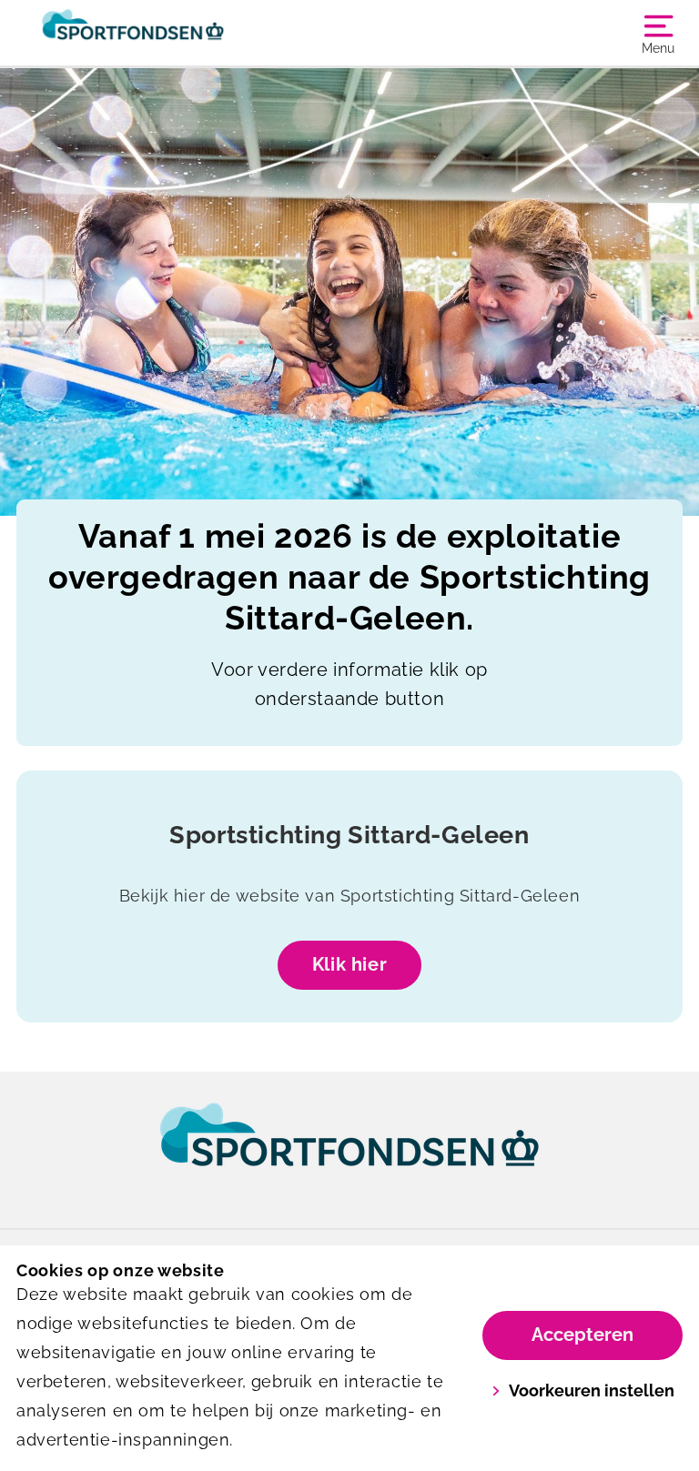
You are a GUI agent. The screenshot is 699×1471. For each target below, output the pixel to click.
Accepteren (582, 1334)
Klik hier (349, 964)
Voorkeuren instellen (591, 1390)
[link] (349, 1151)
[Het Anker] (183, 32)
